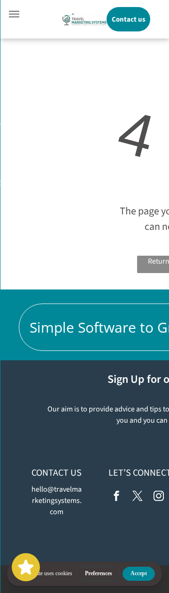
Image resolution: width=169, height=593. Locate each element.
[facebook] (116, 497)
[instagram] (158, 497)
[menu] (14, 14)
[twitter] (137, 497)
